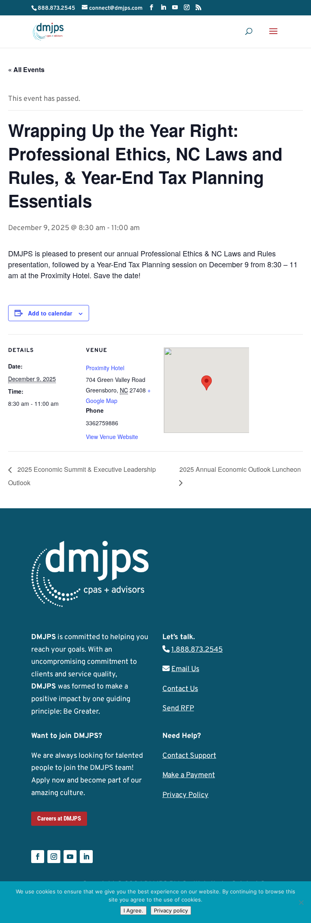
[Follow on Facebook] (37, 856)
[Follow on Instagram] (53, 856)
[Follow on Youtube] (70, 856)
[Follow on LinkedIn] (86, 856)
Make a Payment (188, 775)
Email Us (185, 669)
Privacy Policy (185, 795)
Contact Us (180, 689)
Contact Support (189, 756)
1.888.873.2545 (197, 649)
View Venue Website (112, 437)
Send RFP (178, 708)
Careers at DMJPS (59, 818)
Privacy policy (171, 910)
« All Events (26, 69)
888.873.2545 (56, 8)
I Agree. (133, 910)
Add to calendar (50, 313)
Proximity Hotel (105, 368)
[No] (301, 902)
